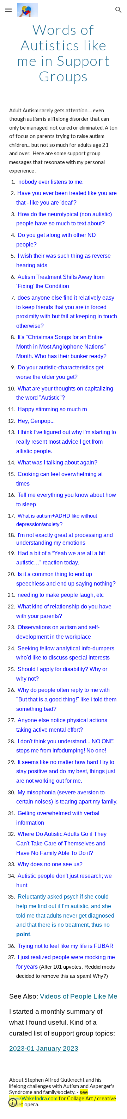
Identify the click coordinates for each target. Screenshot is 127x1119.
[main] (63, 53)
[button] (8, 9)
